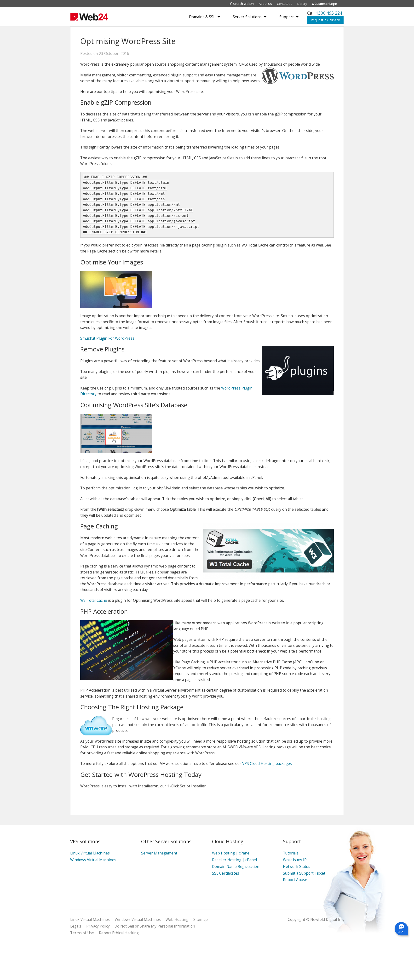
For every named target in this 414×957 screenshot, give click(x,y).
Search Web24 (243, 3)
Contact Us (284, 3)
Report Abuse (295, 879)
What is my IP (295, 859)
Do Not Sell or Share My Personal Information (155, 926)
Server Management (159, 853)
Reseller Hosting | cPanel (234, 859)
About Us (265, 3)
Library (302, 3)
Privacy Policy (98, 926)
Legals (75, 926)
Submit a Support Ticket (304, 873)
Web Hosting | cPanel (231, 853)
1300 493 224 (329, 13)
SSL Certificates (225, 873)
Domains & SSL (202, 16)
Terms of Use (82, 932)
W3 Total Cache (93, 600)
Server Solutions (247, 16)
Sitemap (200, 919)
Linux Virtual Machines (90, 853)
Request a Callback (325, 20)
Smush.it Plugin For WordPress (107, 338)
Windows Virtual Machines (93, 859)
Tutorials (291, 853)
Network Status (296, 866)
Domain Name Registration (235, 866)
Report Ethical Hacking (119, 932)
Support (286, 16)
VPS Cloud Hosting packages (267, 763)
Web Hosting (177, 919)
